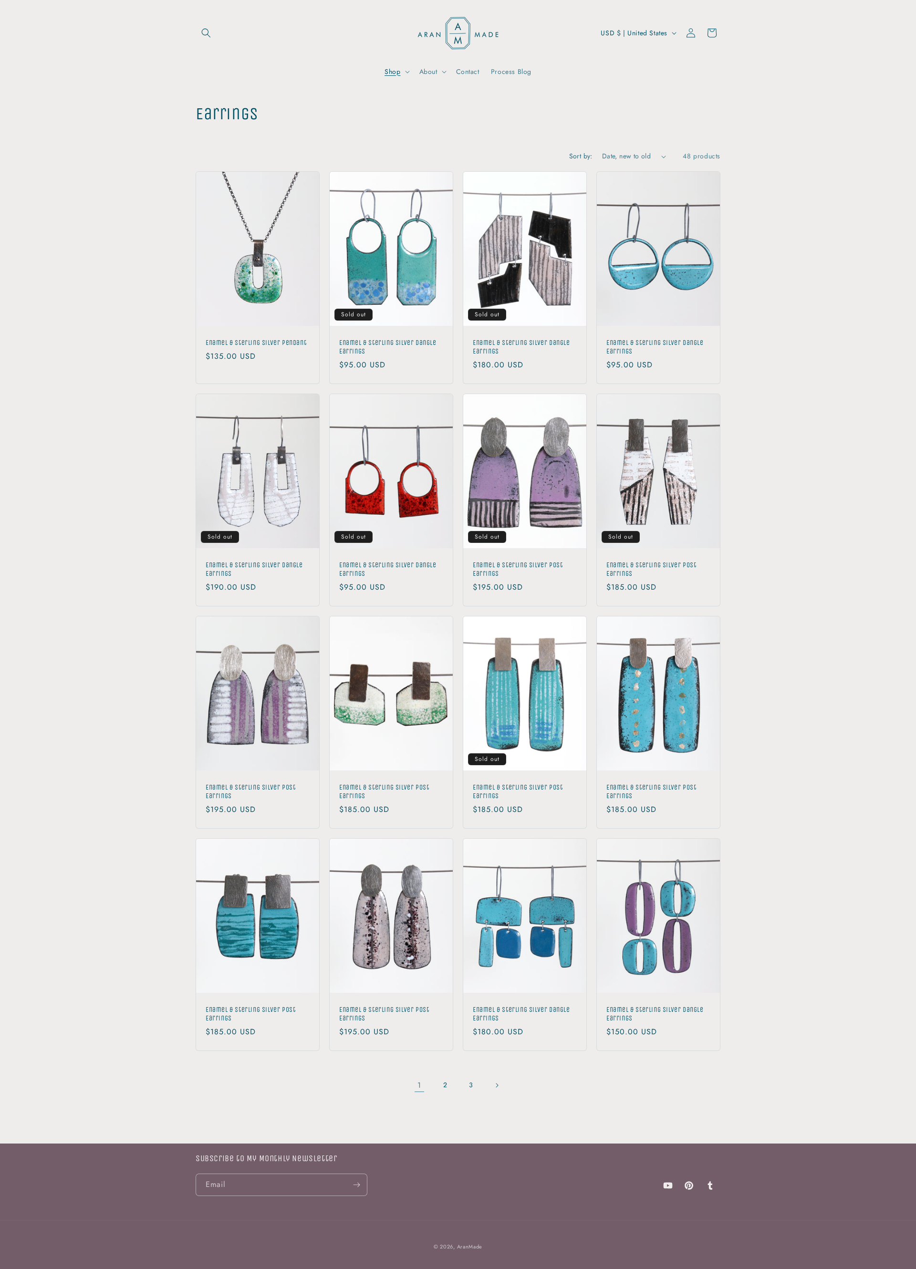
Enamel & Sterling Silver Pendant (256, 343)
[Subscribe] (356, 1185)
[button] (206, 32)
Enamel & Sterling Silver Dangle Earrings (388, 347)
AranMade (470, 1246)
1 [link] (419, 1085)
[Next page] (496, 1085)
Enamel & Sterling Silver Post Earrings (517, 569)
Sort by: (581, 156)
